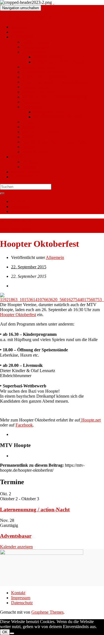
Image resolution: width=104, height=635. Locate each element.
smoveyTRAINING (40, 92)
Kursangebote (34, 52)
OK (4, 632)
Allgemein (55, 257)
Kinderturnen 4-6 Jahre (42, 72)
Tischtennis (32, 107)
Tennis (28, 122)
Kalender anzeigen (16, 546)
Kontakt (18, 201)
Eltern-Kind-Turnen (39, 67)
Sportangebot (22, 37)
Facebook (24, 425)
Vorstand (30, 161)
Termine (18, 32)
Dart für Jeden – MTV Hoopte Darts (54, 141)
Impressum (20, 206)
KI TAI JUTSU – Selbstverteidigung (54, 97)
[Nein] (12, 633)
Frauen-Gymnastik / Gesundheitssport (55, 82)
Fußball (28, 127)
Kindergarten (22, 176)
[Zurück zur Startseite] (53, 2)
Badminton (32, 102)
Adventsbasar (15, 536)
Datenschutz (22, 211)
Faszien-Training (48, 57)
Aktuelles (19, 27)
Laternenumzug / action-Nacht (35, 509)
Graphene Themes (47, 612)
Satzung (29, 166)
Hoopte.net (90, 420)
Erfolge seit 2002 (48, 112)
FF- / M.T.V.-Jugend (40, 131)
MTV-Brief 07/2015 (17, 230)
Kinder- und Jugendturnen (45, 77)
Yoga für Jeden (35, 151)
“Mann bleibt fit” (37, 47)
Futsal (27, 136)
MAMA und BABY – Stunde (59, 62)
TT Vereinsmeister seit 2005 (57, 117)
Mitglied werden (25, 171)
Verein (16, 156)
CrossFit (29, 146)
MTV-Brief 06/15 (15, 221)
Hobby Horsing (36, 42)
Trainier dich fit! (36, 87)
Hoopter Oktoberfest (18, 314)
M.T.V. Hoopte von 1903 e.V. (26, 17)
